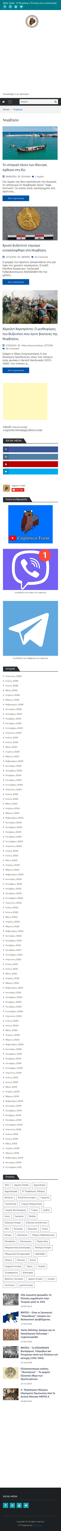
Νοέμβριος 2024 (13, 775)
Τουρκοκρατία (11, 1273)
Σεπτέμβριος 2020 (14, 1011)
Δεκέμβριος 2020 (13, 997)
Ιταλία (45, 1229)
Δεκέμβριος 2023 (13, 827)
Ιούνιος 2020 (11, 1025)
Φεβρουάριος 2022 (14, 931)
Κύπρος (8, 1235)
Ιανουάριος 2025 (13, 766)
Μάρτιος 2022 (12, 926)
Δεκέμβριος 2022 (13, 884)
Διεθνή (46, 1210)
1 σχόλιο (39, 176)
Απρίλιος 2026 (12, 695)
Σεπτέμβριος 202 (13, 1167)
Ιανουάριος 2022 (13, 936)
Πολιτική (21, 1260)
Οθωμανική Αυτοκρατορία (17, 1254)
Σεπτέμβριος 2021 (14, 954)
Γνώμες (34, 1210)
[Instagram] (10, 7)
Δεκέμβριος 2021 (13, 940)
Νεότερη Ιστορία (43, 1248)
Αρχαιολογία (39, 1185)
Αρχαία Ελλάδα (21, 1185)
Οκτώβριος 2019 (13, 1063)
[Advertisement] (30, 60)
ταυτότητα (10, 1285)
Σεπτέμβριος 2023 (14, 841)
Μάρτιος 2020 (12, 1039)
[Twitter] (21, 7)
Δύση (7, 1216)
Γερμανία (44, 1198)
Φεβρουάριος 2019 (14, 1101)
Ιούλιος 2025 (11, 737)
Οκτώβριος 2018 (13, 1120)
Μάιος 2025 (11, 747)
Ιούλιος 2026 (11, 681)
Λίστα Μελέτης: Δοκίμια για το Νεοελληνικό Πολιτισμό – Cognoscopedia (38, 1334)
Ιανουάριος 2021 (13, 992)
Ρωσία (33, 1260)
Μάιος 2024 (11, 803)
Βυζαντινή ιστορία (27, 1198)
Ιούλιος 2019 (11, 1077)
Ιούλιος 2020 (11, 1020)
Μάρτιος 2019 (12, 1096)
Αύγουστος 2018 (13, 1129)
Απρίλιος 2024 (12, 808)
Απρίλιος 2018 (12, 1148)
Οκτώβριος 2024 (13, 780)
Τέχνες (29, 1266)
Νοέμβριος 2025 (13, 718)
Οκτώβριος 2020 (13, 1006)
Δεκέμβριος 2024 (13, 770)
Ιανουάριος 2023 (13, 879)
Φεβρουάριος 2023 (14, 874)
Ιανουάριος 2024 (13, 822)
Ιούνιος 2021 (11, 969)
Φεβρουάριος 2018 (14, 1157)
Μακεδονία (10, 1241)
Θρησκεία (32, 1229)
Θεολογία (18, 1229)
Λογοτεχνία (22, 1235)
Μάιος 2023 (11, 860)
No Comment (41, 257)
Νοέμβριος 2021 (13, 945)
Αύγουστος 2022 (13, 902)
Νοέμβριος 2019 (13, 1058)
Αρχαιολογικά (11, 1191)
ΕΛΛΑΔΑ (25, 176)
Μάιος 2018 (11, 1143)
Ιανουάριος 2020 (13, 1049)
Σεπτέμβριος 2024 (14, 784)
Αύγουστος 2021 (13, 959)
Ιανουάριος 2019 (13, 1105)
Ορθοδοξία (40, 1254)
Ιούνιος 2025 (11, 742)
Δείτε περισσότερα (16, 198)
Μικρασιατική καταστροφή (17, 1248)
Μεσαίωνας (26, 1241)
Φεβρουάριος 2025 (14, 761)
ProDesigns (38, 1525)
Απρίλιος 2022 (12, 921)
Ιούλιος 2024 (11, 794)
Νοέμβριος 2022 (13, 888)
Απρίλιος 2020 (12, 1035)
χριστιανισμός (26, 1285)
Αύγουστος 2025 (13, 732)
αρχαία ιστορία (35, 1279)
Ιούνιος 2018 (11, 1139)
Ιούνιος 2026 (11, 685)
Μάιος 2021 (11, 973)
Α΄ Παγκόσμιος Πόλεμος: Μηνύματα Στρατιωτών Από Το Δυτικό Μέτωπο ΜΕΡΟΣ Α (38, 1393)
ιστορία (51, 1279)
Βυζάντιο (9, 1198)
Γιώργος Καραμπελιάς (31, 1204)
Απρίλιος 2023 (12, 865)
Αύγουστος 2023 (13, 846)
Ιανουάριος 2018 (13, 1162)
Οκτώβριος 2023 (13, 836)
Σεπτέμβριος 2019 (14, 1068)
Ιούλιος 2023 (11, 851)
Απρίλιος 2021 (12, 978)
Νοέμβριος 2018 (13, 1115)
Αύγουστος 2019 (13, 1072)
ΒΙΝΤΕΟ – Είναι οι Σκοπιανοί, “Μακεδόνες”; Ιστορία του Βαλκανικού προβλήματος (37, 1316)
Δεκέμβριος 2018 (13, 1110)
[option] (37, 3)
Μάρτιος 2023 (12, 869)
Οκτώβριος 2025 (13, 723)
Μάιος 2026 (11, 690)
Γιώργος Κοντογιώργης (15, 1210)
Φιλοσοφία (28, 1273)
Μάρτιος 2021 (12, 983)
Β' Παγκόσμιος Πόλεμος (33, 1191)
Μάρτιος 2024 (12, 813)
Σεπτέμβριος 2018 (14, 1124)
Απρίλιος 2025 (12, 751)
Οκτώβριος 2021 (13, 950)
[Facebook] (5, 7)
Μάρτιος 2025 (12, 756)
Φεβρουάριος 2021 (14, 987)
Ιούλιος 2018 (11, 1134)
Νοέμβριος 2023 (13, 832)
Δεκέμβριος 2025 (13, 714)
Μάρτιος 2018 (12, 1153)
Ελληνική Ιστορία (13, 1223)
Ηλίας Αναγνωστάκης (32, 345)
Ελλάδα (32, 1216)
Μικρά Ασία (42, 1241)
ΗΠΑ (7, 1229)
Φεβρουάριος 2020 (14, 1044)
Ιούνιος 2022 (11, 912)
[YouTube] (16, 7)
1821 (7, 1185)
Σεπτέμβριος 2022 (14, 898)
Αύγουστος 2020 (13, 1016)
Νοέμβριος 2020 (13, 1002)
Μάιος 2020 (11, 1030)
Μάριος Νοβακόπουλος (43, 1235)
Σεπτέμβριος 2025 (14, 728)
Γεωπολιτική (10, 1204)
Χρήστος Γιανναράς (14, 1279)
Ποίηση (8, 1260)
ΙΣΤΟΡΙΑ (48, 345)
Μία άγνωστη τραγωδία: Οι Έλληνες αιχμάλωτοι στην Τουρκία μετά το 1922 (36, 1298)
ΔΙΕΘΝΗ (25, 257)
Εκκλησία (19, 1216)
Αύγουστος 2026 (13, 676)
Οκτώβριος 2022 (13, 893)
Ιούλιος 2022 (11, 907)
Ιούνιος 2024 (11, 799)
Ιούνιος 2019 (11, 1082)
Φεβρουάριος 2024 (14, 817)
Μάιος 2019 (11, 1087)
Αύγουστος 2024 (13, 789)
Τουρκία (41, 1266)
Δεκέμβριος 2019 (13, 1054)
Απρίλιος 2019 (12, 1091)
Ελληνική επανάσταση (36, 1223)
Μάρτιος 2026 (12, 699)
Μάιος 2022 (11, 917)
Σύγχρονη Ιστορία (13, 1266)
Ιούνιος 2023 (11, 855)
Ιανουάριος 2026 (13, 709)
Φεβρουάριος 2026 (14, 704)
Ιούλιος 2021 (11, 964)
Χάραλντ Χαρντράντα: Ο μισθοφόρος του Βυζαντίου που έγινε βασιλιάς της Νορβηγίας (30, 334)
